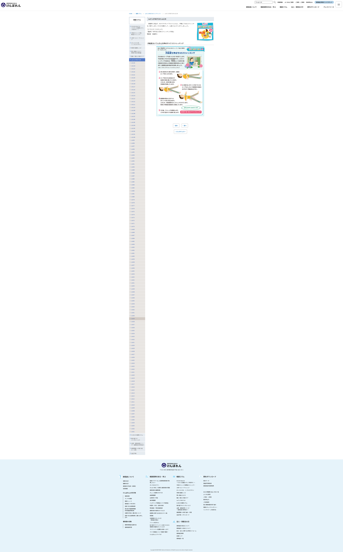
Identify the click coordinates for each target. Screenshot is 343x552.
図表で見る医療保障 (130, 506)
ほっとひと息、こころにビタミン (136, 43)
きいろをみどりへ (154, 485)
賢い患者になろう (181, 495)
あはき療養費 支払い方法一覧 (211, 492)
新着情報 (280, 2)
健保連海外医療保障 (208, 486)
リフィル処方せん (154, 522)
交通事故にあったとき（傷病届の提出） (155, 519)
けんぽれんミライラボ (155, 534)
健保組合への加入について (184, 528)
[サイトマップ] (339, 4)
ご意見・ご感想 (299, 2)
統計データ (206, 481)
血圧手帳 (133, 453)
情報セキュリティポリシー (210, 507)
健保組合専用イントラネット (324, 2)
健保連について (128, 476)
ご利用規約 (206, 502)
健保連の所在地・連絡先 (129, 486)
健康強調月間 (128, 527)
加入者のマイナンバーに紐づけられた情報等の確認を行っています (160, 526)
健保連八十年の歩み (130, 503)
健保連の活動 (127, 521)
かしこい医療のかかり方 (156, 493)
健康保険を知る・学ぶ (158, 476)
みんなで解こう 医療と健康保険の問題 (160, 487)
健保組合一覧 (180, 538)
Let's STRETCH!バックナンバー (153, 13)
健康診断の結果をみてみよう (157, 510)
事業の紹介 (126, 481)
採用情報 (125, 488)
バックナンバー (181, 132)
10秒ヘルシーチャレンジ (137, 38)
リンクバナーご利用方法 (209, 510)
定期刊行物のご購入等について (133, 513)
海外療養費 (153, 500)
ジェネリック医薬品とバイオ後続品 (159, 503)
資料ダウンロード (209, 476)
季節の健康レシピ (181, 493)
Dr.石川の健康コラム (137, 435)
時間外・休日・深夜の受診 (157, 505)
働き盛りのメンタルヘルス (135, 439)
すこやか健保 (128, 498)
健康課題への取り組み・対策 (137, 449)
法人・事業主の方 (183, 521)
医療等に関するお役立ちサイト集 (158, 513)
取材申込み (309, 2)
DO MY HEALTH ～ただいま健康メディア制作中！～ (137, 28)
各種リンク (179, 536)
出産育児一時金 (154, 498)
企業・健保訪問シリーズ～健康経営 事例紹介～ (183, 509)
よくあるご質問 (289, 2)
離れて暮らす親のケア (137, 56)
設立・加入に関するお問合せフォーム (186, 531)
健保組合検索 (180, 533)
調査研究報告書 (207, 483)
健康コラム (139, 13)
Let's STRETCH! (136, 60)
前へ (176, 126)
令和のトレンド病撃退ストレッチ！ (136, 33)
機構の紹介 (126, 483)
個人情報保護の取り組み (209, 504)
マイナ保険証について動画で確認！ (159, 532)
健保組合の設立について (183, 526)
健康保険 (127, 496)
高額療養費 (153, 495)
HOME (130, 13)
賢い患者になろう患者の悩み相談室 (136, 52)
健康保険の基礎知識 (155, 490)
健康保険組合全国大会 (130, 525)
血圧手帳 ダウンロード (183, 515)
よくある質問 (206, 494)
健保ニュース (128, 501)
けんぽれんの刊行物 (129, 493)
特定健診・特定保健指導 (156, 508)
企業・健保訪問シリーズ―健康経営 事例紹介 (137, 444)
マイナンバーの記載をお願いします (159, 529)
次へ (185, 126)
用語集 (151, 515)
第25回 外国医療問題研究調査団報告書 (130, 509)
